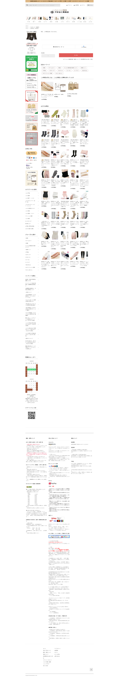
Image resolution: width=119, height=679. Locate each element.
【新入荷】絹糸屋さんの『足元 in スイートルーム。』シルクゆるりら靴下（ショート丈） (45, 142)
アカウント (70, 5)
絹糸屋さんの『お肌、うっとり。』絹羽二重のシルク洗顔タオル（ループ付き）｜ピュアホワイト (74, 204)
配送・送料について (47, 652)
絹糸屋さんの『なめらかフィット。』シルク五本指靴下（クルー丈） (65, 223)
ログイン (83, 5)
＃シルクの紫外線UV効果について (70, 67)
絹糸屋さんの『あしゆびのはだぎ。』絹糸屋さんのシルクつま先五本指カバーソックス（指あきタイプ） (55, 162)
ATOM (46, 665)
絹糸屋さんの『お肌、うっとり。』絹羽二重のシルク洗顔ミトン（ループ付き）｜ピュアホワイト (45, 264)
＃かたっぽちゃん (58, 73)
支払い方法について (47, 650)
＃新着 (44, 67)
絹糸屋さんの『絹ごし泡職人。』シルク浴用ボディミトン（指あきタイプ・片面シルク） (65, 161)
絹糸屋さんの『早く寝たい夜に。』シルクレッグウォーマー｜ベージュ (47, 96)
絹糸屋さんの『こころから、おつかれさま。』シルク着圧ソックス (74, 161)
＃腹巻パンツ (83, 67)
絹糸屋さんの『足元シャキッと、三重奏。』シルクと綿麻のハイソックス (84, 223)
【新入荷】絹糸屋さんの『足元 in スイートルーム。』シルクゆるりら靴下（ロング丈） (55, 142)
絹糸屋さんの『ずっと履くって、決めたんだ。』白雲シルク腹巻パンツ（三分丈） (74, 243)
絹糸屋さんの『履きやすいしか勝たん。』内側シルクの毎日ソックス (84, 243)
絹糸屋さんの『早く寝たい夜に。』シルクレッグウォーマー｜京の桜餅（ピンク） (55, 263)
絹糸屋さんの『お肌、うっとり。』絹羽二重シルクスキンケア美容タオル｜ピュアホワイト (55, 204)
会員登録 (77, 5)
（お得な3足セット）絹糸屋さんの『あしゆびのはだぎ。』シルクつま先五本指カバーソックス (45, 224)
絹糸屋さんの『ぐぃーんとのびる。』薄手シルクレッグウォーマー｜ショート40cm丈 (84, 263)
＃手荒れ (44, 70)
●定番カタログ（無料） (59, 94)
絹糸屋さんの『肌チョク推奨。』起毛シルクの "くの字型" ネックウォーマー (65, 182)
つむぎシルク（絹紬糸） (35, 27)
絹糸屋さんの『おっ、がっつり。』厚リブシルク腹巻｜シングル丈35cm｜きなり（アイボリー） (55, 244)
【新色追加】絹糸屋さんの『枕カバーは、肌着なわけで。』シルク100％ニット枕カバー (84, 161)
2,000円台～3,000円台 (34, 28)
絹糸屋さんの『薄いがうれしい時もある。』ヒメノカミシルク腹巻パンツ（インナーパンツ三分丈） (45, 183)
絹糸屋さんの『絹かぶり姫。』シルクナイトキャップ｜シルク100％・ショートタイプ (65, 264)
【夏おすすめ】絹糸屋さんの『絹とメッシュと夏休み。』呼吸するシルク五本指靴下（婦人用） (74, 122)
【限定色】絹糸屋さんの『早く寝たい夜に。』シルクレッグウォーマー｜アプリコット (45, 162)
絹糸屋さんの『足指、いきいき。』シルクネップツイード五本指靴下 (55, 223)
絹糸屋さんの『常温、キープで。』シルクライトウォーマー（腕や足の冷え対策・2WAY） (65, 244)
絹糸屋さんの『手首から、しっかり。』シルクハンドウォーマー (74, 263)
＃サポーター (60, 70)
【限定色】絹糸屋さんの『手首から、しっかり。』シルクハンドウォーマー (55, 121)
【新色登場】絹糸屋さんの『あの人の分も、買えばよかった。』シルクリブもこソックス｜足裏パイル (65, 204)
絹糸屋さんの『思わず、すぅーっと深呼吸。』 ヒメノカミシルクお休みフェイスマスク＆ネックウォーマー (74, 183)
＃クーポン (69, 70)
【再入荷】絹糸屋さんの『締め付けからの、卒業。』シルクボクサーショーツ (65, 141)
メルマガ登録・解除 (47, 661)
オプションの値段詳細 (68, 59)
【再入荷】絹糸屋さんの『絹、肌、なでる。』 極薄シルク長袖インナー (74, 141)
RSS (44, 665)
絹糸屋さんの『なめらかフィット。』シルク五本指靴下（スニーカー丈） (74, 223)
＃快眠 (59, 67)
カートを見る (57, 654)
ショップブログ (46, 663)
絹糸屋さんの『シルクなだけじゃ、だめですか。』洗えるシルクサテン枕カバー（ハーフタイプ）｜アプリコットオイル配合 (84, 183)
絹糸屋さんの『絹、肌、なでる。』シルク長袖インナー (45, 243)
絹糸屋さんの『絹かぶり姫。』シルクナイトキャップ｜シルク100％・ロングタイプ (84, 141)
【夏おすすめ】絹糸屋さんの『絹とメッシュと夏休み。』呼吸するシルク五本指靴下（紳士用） (84, 122)
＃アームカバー (52, 67)
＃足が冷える (84, 70)
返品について (77, 59)
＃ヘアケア (76, 70)
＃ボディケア (52, 70)
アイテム (91, 5)
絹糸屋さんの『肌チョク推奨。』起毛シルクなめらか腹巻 (45, 202)
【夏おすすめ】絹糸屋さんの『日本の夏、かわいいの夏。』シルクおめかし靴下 (65, 122)
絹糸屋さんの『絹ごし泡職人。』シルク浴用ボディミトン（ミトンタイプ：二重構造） (84, 203)
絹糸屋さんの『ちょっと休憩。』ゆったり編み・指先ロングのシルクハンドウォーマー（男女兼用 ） (55, 183)
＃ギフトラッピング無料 (47, 73)
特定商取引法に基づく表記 (87, 59)
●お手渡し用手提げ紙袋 (72, 93)
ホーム (27, 25)
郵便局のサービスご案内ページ (36, 479)
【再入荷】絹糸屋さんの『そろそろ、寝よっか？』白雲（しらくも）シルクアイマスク (45, 121)
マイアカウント (57, 648)
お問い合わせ (57, 656)
